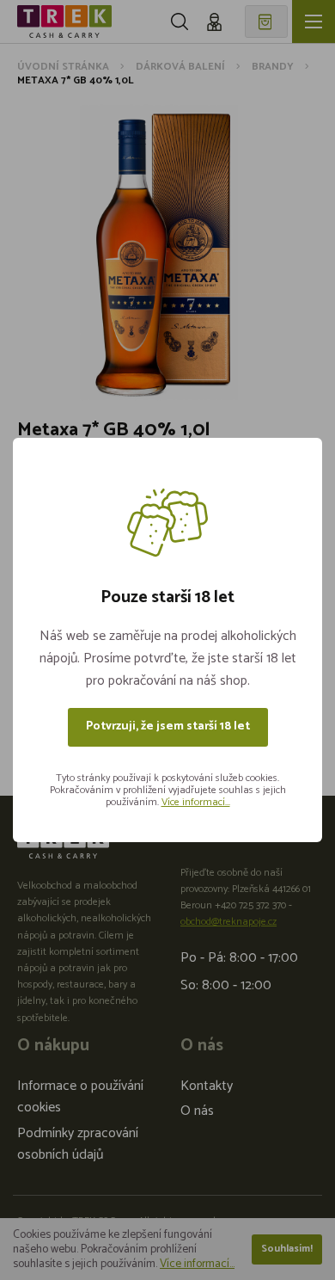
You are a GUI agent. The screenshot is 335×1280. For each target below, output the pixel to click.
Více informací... (195, 802)
